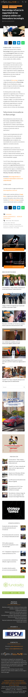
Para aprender (16, 683)
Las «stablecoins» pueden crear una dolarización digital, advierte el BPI (11, 342)
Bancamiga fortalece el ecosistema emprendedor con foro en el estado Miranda (13, 178)
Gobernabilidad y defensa (8, 682)
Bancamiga (14, 80)
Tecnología (17, 227)
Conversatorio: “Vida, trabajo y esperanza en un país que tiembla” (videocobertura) (13, 288)
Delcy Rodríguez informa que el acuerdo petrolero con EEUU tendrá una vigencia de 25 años (14, 361)
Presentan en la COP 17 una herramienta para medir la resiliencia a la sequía (15, 488)
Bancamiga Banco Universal (10, 190)
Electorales (16, 685)
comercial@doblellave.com (16, 648)
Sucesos (11, 685)
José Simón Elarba (17, 224)
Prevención (23, 683)
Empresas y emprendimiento (9, 216)
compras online (7, 222)
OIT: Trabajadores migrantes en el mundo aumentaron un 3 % (10, 552)
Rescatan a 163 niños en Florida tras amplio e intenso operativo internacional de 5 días (13, 324)
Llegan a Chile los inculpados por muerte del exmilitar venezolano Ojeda (13, 306)
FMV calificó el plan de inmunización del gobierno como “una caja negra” (10, 544)
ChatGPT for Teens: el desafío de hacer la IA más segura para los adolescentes (13, 380)
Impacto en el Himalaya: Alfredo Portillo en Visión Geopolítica (17, 473)
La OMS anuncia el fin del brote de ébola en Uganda (17, 480)
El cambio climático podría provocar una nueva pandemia (9, 569)
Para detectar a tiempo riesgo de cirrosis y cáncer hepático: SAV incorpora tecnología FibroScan (17, 494)
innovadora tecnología (8, 224)
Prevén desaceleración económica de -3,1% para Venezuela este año (10, 535)
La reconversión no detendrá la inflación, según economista (10, 560)
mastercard (6, 226)
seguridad (12, 226)
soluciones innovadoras (8, 227)
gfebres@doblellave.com (17, 646)
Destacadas (8, 214)
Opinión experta (12, 7)
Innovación (5, 7)
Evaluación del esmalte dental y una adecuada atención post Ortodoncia (10, 527)
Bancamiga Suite (15, 220)
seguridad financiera (19, 226)
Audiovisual (7, 276)
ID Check (13, 222)
